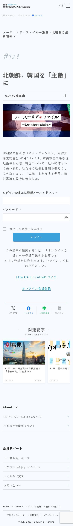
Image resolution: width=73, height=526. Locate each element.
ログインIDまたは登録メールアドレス (30, 192)
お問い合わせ (12, 485)
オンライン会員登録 (36, 288)
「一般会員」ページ (17, 458)
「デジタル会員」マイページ (22, 467)
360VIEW (38, 16)
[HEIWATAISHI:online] (17, 6)
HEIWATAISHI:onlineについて (36, 277)
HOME (6, 506)
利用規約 (34, 515)
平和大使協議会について (19, 426)
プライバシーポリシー (54, 515)
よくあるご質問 (14, 476)
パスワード (12, 209)
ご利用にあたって (16, 515)
